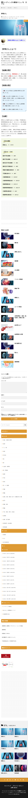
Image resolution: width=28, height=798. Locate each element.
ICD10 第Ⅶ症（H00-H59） (9, 572)
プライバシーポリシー (18, 785)
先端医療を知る (6, 614)
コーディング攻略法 (7, 606)
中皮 (4, 477)
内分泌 (4, 455)
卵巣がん (17, 736)
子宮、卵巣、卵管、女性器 (11, 18)
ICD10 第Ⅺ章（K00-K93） (9, 568)
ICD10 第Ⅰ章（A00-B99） (9, 553)
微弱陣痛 (17, 361)
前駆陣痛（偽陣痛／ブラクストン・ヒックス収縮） (12, 625)
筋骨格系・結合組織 (7, 523)
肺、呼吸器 (5, 470)
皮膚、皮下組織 (6, 519)
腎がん (16, 352)
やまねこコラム (6, 602)
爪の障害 (17, 270)
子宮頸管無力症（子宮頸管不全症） (9, 641)
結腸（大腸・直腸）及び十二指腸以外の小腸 (12, 496)
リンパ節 (5, 447)
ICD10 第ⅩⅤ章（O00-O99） (9, 591)
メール (3, 401)
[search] (25, 424)
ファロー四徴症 (19, 279)
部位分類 (9, 7)
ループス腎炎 (18, 306)
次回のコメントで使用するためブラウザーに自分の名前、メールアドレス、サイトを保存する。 (13, 415)
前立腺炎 (17, 233)
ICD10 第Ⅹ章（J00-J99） (9, 580)
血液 (4, 443)
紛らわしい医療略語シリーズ (9, 610)
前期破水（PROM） (6, 633)
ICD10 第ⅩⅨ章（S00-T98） (9, 595)
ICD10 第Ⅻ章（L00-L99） (9, 583)
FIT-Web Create (22, 792)
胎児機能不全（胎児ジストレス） (9, 637)
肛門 (4, 500)
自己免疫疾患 (6, 542)
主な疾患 (10, 16)
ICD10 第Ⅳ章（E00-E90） (9, 564)
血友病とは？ (18, 325)
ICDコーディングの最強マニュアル (11, 3)
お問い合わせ (14, 787)
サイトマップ (7, 785)
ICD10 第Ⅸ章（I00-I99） (8, 576)
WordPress (16, 794)
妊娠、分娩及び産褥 (9, 361)
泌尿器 (4, 515)
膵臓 (4, 493)
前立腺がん (17, 760)
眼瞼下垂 (17, 288)
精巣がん (17, 297)
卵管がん (16, 7)
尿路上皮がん (18, 251)
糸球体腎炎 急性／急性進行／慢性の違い (20, 316)
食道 (4, 481)
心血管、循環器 (6, 466)
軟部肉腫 (17, 773)
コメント (3, 380)
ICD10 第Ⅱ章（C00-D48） (19, 16)
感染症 (4, 534)
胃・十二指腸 (6, 485)
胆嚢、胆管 (5, 504)
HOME (3, 7)
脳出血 (16, 242)
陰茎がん (17, 748)
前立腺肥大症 (18, 343)
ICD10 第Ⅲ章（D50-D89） (9, 561)
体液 (4, 451)
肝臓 (4, 489)
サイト (2, 407)
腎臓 (4, 508)
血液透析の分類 (19, 334)
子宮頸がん (3, 748)
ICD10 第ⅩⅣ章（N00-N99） (9, 587)
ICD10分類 (3, 18)
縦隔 (4, 474)
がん (7, 16)
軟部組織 (5, 527)
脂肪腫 (16, 261)
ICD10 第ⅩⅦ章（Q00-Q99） (9, 599)
